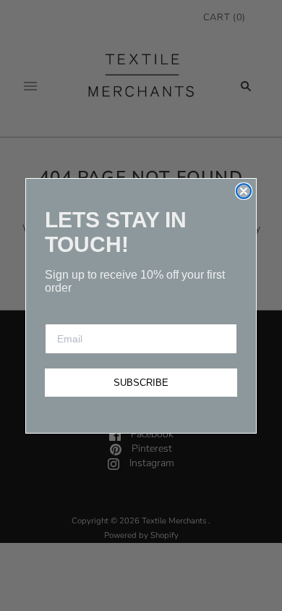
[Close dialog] (243, 191)
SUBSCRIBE (141, 382)
